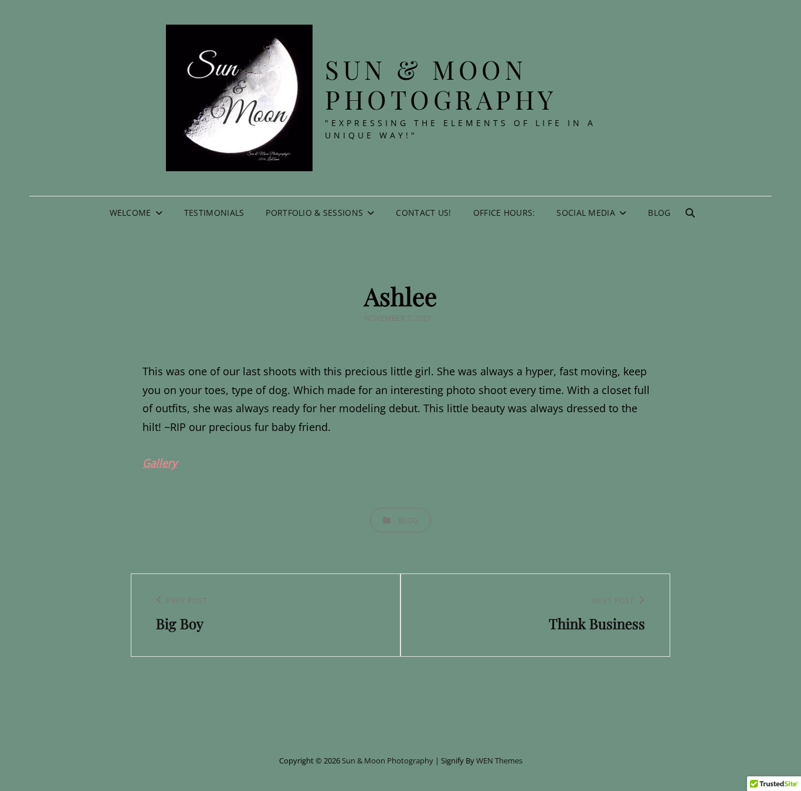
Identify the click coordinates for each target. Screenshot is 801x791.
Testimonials (214, 212)
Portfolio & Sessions (314, 212)
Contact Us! (423, 212)
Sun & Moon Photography (441, 84)
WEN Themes (499, 760)
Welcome (130, 212)
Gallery (159, 463)
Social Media (585, 212)
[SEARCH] (690, 213)
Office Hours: (504, 212)
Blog (659, 212)
